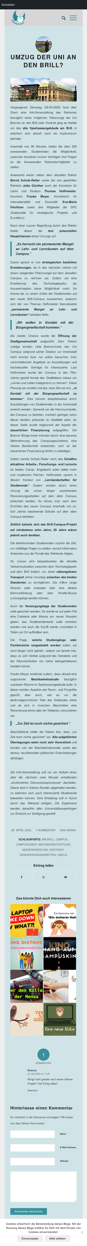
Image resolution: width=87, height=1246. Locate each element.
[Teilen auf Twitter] (44, 877)
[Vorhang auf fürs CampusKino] (60, 953)
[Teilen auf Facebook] (22, 877)
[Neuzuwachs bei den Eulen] (60, 1019)
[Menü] (71, 18)
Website (64, 1160)
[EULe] (37, 18)
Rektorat (57, 850)
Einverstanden (30, 1238)
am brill (48, 839)
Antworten (32, 1090)
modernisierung (35, 850)
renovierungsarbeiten (38, 855)
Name (64, 1134)
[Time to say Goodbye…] (26, 1019)
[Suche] (62, 18)
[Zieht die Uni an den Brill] (43, 90)
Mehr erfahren (57, 1238)
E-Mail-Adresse (68, 1149)
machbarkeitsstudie (54, 844)
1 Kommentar (45, 830)
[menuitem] (62, 18)
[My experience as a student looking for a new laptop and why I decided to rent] (26, 920)
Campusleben (26, 844)
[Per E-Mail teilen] (65, 877)
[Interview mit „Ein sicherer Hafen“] (60, 920)
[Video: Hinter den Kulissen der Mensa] (26, 986)
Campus (62, 839)
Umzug (62, 855)
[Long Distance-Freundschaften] (26, 953)
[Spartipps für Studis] (60, 986)
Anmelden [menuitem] (8, 4)
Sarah (71, 830)
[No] (82, 1232)
